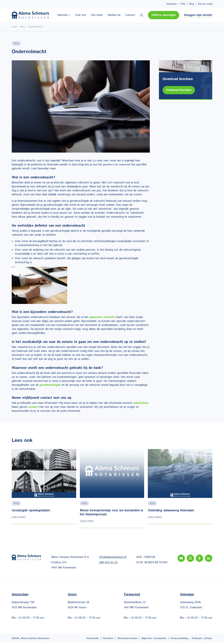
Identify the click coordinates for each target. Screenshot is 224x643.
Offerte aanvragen (163, 15)
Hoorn (72, 594)
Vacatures (171, 4)
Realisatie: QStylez (202, 638)
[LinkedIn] (208, 558)
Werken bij (114, 15)
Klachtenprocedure (127, 638)
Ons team (97, 15)
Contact (130, 15)
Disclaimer (108, 638)
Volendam (187, 594)
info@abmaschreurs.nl (112, 557)
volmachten (140, 403)
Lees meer (44, 488)
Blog (191, 4)
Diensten (62, 15)
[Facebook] (199, 558)
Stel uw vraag (205, 4)
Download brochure (178, 90)
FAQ (183, 4)
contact (33, 407)
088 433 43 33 (108, 562)
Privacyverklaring (179, 638)
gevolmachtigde (50, 385)
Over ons (80, 15)
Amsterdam (20, 594)
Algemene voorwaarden (153, 638)
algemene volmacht (102, 317)
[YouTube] (181, 558)
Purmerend (132, 594)
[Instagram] (190, 558)
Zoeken (141, 15)
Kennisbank (93, 638)
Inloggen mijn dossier (198, 15)
